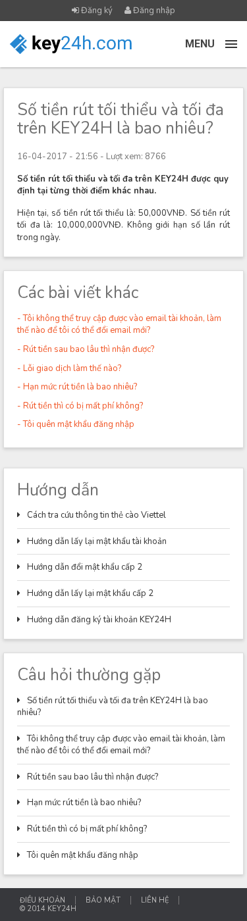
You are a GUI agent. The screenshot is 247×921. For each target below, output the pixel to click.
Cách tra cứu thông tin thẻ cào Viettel (96, 515)
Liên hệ (155, 900)
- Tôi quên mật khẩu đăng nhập (75, 424)
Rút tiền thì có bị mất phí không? (87, 829)
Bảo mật (103, 900)
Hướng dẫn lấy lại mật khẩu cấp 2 (90, 593)
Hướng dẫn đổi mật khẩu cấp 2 (84, 567)
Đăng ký (96, 10)
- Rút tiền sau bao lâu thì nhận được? (85, 349)
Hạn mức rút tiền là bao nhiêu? (84, 803)
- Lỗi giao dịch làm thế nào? (69, 368)
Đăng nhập (153, 10)
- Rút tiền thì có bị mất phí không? (80, 406)
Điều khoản (42, 900)
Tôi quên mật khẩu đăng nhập (82, 855)
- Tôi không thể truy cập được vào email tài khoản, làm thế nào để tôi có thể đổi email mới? (119, 324)
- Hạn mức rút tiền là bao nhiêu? (77, 387)
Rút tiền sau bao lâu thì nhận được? (92, 777)
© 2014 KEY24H (48, 909)
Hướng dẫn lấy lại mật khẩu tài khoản (97, 541)
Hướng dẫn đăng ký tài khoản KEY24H (99, 620)
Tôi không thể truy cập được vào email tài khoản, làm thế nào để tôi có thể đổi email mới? (121, 745)
